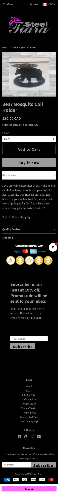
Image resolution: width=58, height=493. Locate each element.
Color (5, 133)
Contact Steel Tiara (29, 416)
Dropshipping (29, 412)
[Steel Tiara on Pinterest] (26, 437)
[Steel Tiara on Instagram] (32, 437)
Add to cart (29, 488)
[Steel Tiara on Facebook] (19, 437)
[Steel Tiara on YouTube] (39, 437)
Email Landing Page (29, 421)
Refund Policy (29, 399)
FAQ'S (29, 390)
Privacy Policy (29, 403)
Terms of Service (29, 408)
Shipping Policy (29, 394)
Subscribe (23, 346)
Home (5, 47)
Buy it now (29, 163)
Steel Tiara (37, 474)
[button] (29, 175)
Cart (35, 4)
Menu (9, 4)
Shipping (7, 124)
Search (29, 386)
